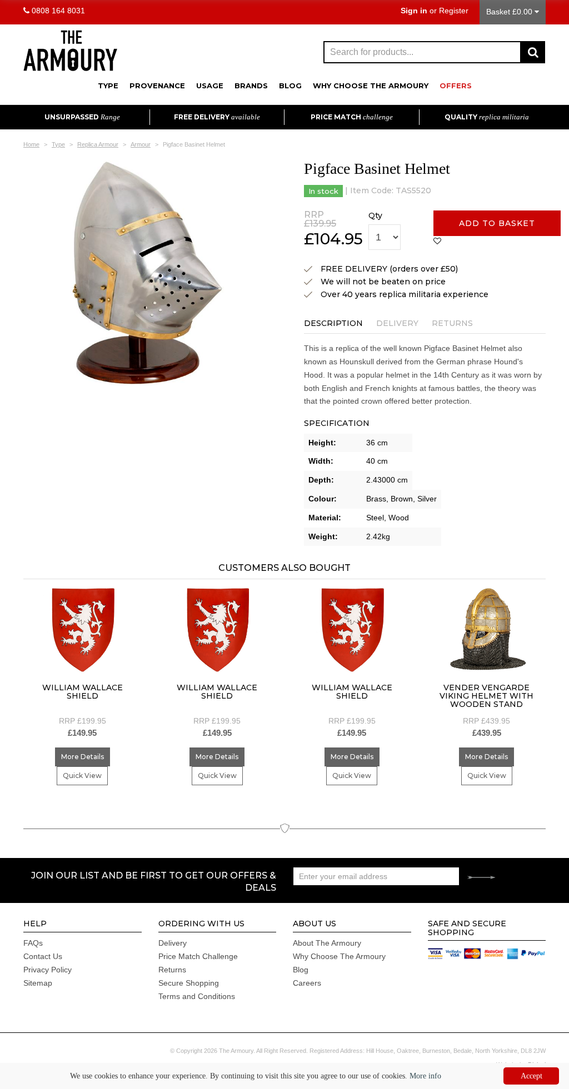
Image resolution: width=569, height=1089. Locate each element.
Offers (456, 85)
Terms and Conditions (196, 996)
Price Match (352, 117)
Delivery (397, 323)
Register (453, 10)
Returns (452, 323)
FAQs (33, 943)
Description (333, 323)
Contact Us (42, 956)
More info (425, 1076)
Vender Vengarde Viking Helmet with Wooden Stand (486, 696)
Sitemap (37, 982)
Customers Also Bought (284, 568)
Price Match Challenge (198, 956)
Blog (290, 85)
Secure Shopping (188, 982)
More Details (82, 756)
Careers (307, 982)
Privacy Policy (47, 969)
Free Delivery (217, 117)
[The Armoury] (70, 49)
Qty (375, 215)
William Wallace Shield (82, 691)
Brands (251, 85)
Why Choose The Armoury (370, 85)
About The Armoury (327, 943)
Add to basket (497, 223)
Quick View (82, 775)
